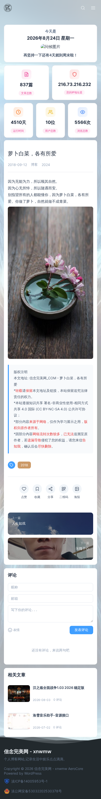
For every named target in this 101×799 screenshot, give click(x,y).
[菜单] (93, 8)
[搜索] (82, 7)
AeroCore (75, 768)
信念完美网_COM (42, 378)
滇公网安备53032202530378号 (36, 791)
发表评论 (81, 630)
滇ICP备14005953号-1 (29, 781)
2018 (24, 465)
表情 (16, 630)
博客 (34, 164)
